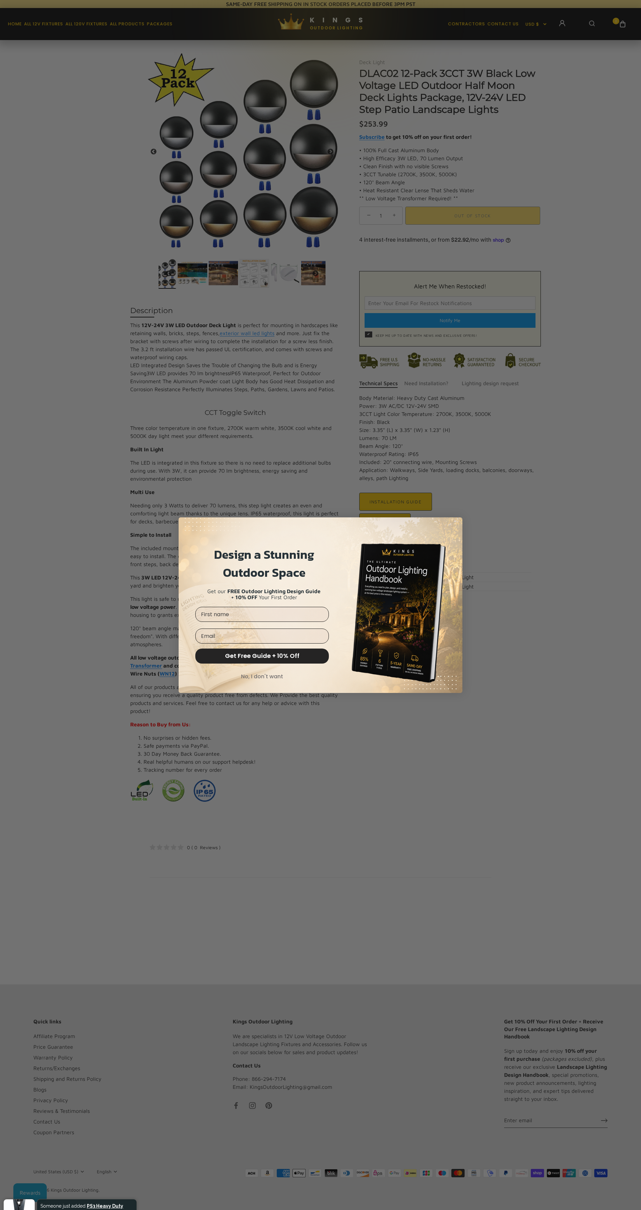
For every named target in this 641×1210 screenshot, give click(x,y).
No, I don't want (262, 676)
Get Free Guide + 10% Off (262, 656)
